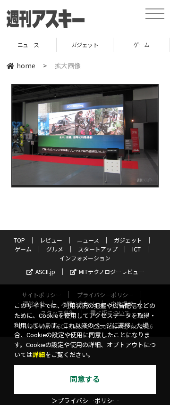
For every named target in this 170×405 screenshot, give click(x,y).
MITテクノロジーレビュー (111, 271)
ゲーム (120, 44)
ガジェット (63, 44)
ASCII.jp (45, 271)
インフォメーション (85, 258)
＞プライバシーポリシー (85, 401)
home (26, 65)
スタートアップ (98, 249)
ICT (136, 249)
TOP (19, 240)
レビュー (51, 240)
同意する (85, 379)
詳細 (39, 354)
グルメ (54, 249)
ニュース (88, 240)
